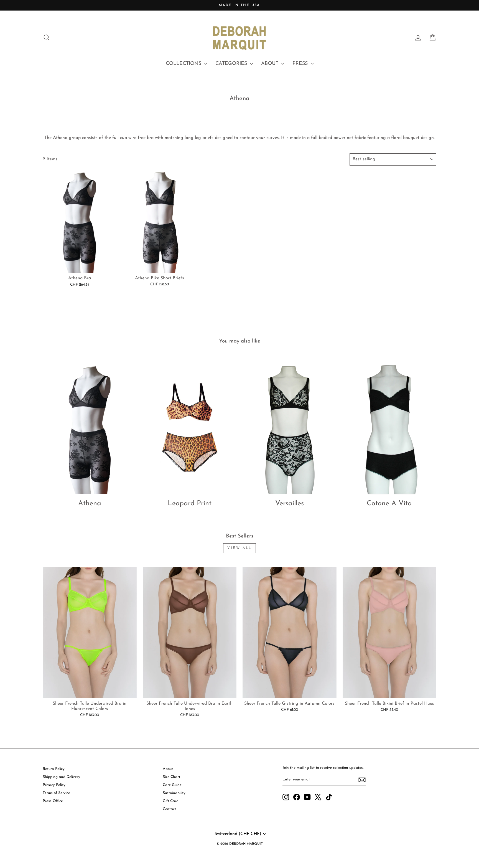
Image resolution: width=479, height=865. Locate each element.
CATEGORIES (232, 63)
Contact (169, 809)
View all (239, 548)
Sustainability (174, 793)
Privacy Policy (54, 785)
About (168, 769)
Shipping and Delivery (61, 777)
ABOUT (270, 63)
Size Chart (171, 777)
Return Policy (54, 769)
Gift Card (171, 801)
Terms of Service (56, 793)
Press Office (53, 801)
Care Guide (172, 785)
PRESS (300, 63)
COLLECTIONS (184, 63)
